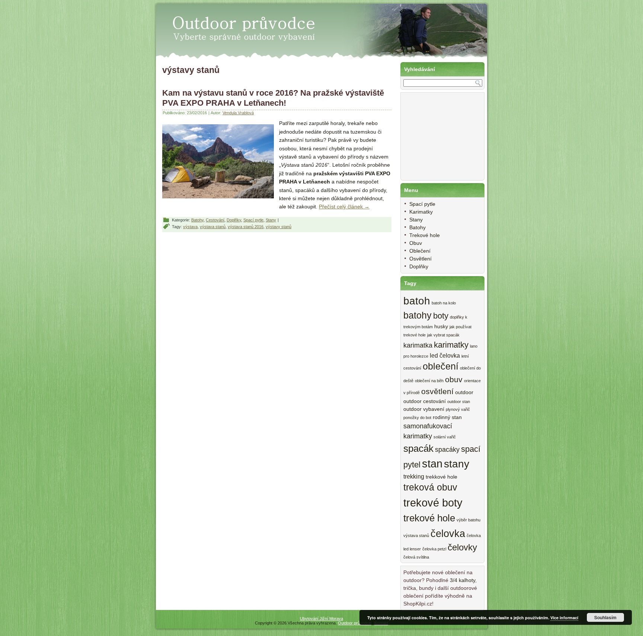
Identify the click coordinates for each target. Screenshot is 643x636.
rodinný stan (447, 417)
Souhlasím (605, 617)
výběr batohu (468, 520)
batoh (416, 301)
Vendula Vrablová (238, 113)
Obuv (415, 243)
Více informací (564, 617)
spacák (418, 448)
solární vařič (445, 437)
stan (432, 464)
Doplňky (234, 220)
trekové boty (433, 502)
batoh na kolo (444, 303)
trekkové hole (441, 477)
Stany (271, 220)
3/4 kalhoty (462, 580)
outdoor (464, 392)
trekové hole (429, 518)
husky (441, 326)
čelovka (448, 533)
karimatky (451, 344)
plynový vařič (458, 409)
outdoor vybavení (423, 409)
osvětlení (437, 391)
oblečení (440, 366)
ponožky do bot (417, 417)
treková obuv (430, 487)
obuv (454, 379)
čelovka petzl (434, 549)
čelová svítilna (416, 557)
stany (456, 464)
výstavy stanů (278, 226)
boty (440, 315)
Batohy (197, 220)
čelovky (462, 547)
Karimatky (421, 212)
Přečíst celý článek (344, 207)
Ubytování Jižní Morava (321, 618)
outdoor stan (458, 401)
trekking (413, 476)
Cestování (215, 220)
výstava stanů (212, 226)
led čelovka (445, 355)
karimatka (417, 345)
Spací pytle (253, 220)
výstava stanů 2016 (245, 226)
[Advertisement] (440, 140)
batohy (417, 315)
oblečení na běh (429, 380)
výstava (190, 226)
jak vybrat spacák (443, 335)
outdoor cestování (424, 401)
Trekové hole (424, 235)
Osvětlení (420, 259)
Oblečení (420, 251)
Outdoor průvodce (354, 623)
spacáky (447, 449)
